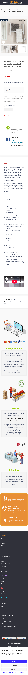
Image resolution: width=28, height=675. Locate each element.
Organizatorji (4, 566)
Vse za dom (8, 9)
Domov (3, 9)
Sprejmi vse (14, 661)
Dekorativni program (6, 558)
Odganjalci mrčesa (5, 569)
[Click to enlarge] (3, 42)
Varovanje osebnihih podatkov (18, 672)
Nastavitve (14, 669)
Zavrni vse (14, 665)
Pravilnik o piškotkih (7, 672)
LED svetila (3, 561)
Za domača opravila (5, 563)
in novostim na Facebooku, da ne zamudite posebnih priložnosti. (17, 144)
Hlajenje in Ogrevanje (17, 9)
